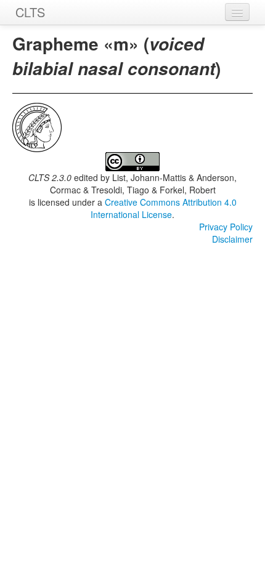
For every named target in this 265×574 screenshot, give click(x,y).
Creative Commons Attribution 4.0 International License (164, 208)
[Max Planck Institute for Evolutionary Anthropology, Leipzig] (37, 126)
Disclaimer (232, 239)
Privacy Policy (226, 226)
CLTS (30, 12)
